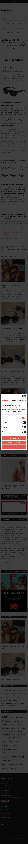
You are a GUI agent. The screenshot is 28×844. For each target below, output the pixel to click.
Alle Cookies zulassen (14, 438)
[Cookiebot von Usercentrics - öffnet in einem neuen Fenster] (20, 396)
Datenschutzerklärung (12, 409)
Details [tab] (14, 400)
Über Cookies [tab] (22, 400)
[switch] (24, 422)
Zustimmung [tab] (5, 400)
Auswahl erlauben (14, 442)
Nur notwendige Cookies (14, 447)
